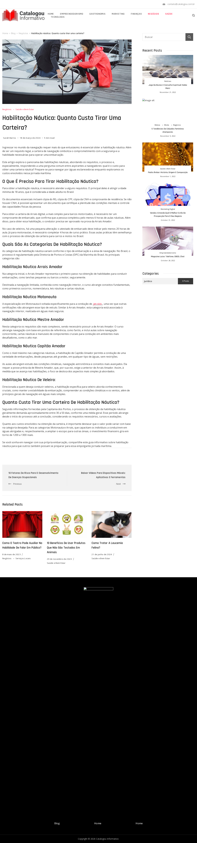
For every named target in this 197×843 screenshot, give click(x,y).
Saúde (169, 14)
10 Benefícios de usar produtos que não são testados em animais (66, 547)
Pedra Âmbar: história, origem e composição (168, 172)
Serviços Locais (23, 558)
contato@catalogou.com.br (181, 4)
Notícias (167, 81)
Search (189, 37)
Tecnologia (58, 17)
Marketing (118, 14)
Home (51, 14)
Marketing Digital (168, 209)
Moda (166, 125)
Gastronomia (97, 14)
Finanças (136, 14)
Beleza (157, 125)
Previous (17, 483)
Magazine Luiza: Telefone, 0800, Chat (168, 256)
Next (118, 483)
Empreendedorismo (71, 14)
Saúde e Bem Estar (25, 109)
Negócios (153, 14)
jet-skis (97, 304)
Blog (57, 823)
